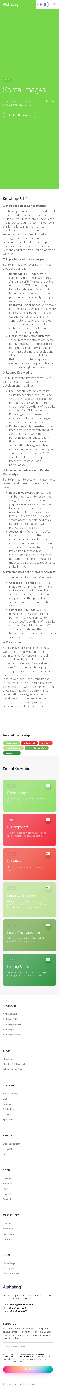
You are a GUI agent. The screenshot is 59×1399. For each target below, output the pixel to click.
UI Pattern (46, 743)
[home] (11, 4)
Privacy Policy (26, 1356)
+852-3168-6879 (17, 1310)
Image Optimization (13, 748)
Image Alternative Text (37, 748)
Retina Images (11, 743)
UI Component (29, 743)
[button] (43, 4)
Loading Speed (12, 753)
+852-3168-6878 (16, 1307)
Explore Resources (19, 114)
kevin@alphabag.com (22, 1304)
